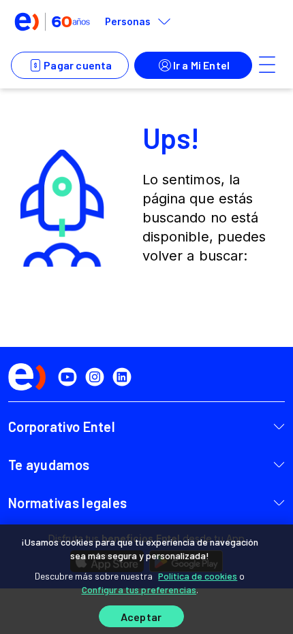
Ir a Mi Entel (201, 65)
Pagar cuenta (78, 65)
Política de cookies (197, 576)
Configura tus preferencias (139, 589)
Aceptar (141, 616)
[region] (146, 579)
